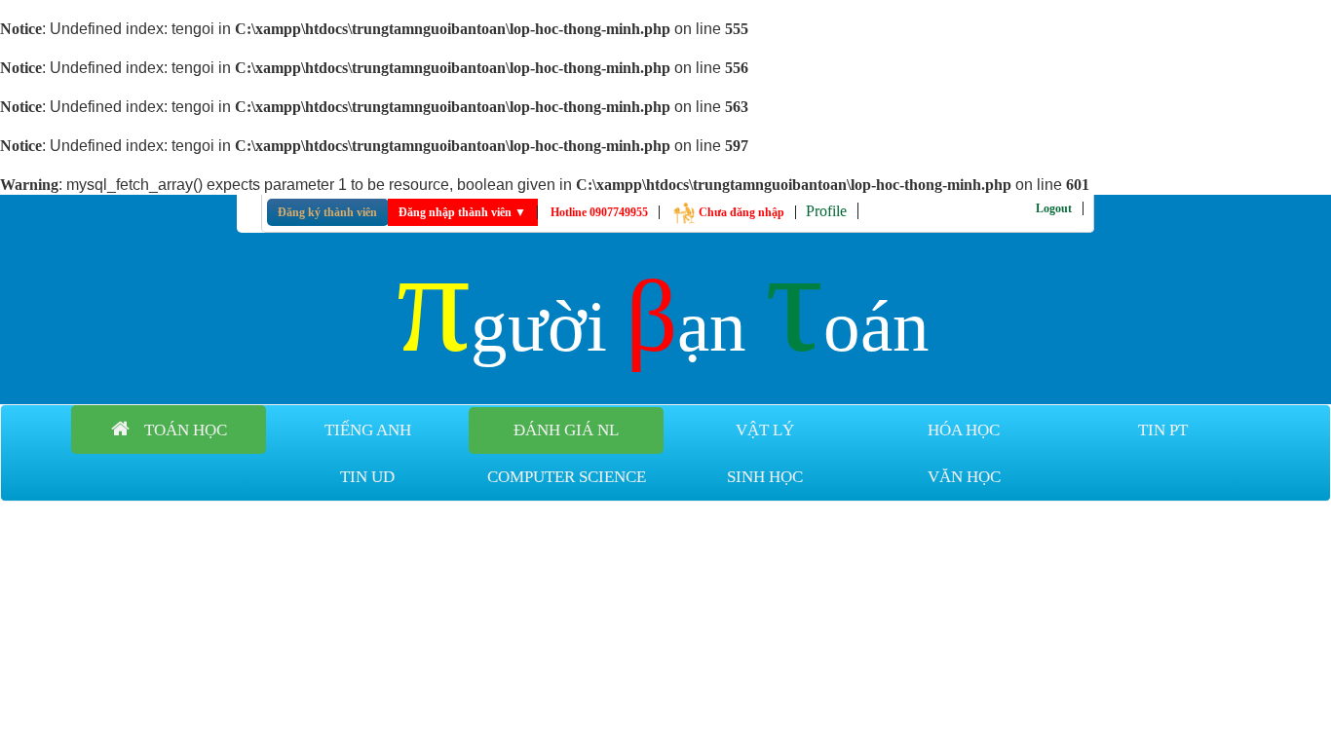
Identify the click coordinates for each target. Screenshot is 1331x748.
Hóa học (964, 430)
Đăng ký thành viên (327, 212)
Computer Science (566, 477)
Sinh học (765, 477)
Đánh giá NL (566, 430)
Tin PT (1163, 430)
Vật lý (765, 430)
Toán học (185, 430)
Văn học (964, 477)
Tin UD (367, 477)
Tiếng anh (367, 430)
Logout (1054, 208)
